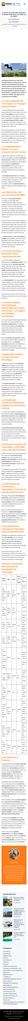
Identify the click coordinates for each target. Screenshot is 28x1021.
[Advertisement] (14, 44)
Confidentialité (11, 1018)
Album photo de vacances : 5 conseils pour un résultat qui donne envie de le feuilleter (19, 923)
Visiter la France (8, 993)
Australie (6, 960)
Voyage (5, 1000)
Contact (18, 1018)
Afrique (5, 953)
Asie (4, 958)
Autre (5, 962)
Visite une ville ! (8, 991)
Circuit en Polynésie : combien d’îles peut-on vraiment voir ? (19, 935)
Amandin (16, 22)
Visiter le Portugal (9, 996)
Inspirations (7, 975)
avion (4, 964)
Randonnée (6, 985)
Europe (5, 972)
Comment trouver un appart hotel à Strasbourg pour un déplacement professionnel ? (19, 911)
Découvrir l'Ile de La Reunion (12, 970)
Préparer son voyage (9, 983)
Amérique (6, 956)
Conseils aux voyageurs (10, 968)
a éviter (5, 951)
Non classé (6, 981)
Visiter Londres (8, 998)
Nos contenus (17, 1014)
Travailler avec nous (9, 1016)
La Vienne (17, 24)
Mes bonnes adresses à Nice (11, 979)
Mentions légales (19, 1016)
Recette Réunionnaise (10, 987)
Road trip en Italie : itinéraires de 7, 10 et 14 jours (19, 899)
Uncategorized (8, 989)
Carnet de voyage (8, 24)
